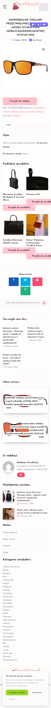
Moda (5, 613)
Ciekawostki (8, 580)
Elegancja (7, 586)
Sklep (5, 552)
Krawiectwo (8, 606)
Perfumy (6, 623)
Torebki (6, 646)
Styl (4, 643)
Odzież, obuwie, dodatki (23, 111)
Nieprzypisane (9, 620)
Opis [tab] (8, 124)
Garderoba (8, 596)
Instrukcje (7, 600)
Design (6, 583)
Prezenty (7, 630)
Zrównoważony (10, 660)
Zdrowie (6, 656)
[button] (43, 49)
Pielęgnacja (8, 626)
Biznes (6, 570)
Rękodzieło (8, 636)
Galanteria (7, 593)
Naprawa (7, 616)
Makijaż (6, 610)
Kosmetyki (7, 603)
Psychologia (8, 633)
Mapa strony (9, 539)
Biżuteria (7, 573)
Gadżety (6, 590)
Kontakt (6, 545)
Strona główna (10, 532)
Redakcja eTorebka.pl (27, 463)
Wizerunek (7, 653)
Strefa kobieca (9, 640)
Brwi (5, 576)
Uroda (5, 650)
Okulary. (17, 115)
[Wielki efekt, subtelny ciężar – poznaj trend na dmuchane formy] (8, 514)
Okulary (40, 111)
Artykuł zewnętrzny (11, 566)
